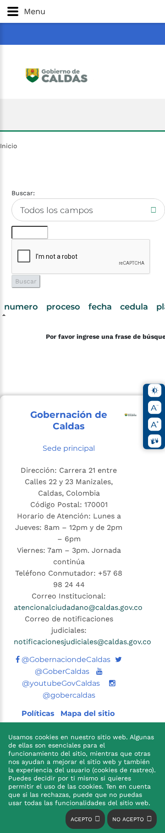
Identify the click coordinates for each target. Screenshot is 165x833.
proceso (63, 307)
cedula (134, 307)
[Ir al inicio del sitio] (82, 74)
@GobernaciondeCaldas (65, 659)
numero (21, 307)
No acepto (128, 819)
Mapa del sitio (87, 713)
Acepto (81, 819)
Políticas (39, 713)
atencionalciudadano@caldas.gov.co (78, 607)
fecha (100, 307)
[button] (82, 11)
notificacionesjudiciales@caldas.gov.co (82, 641)
